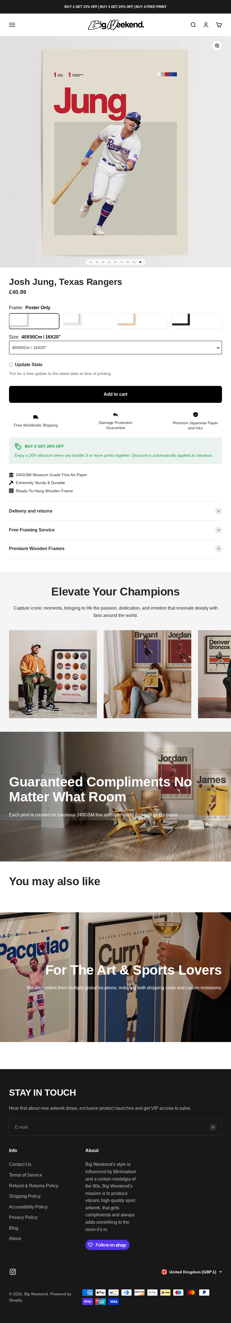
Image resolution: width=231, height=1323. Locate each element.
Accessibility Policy (28, 1207)
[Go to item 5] (115, 262)
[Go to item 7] (128, 262)
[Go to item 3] (103, 262)
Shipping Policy (25, 1196)
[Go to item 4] (109, 262)
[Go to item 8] (134, 262)
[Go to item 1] (91, 262)
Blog (13, 1228)
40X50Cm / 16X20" (29, 347)
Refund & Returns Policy (33, 1185)
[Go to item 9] (140, 262)
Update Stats (29, 364)
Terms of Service (25, 1175)
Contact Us (20, 1164)
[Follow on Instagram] (13, 1272)
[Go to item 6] (122, 262)
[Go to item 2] (97, 262)
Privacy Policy (23, 1217)
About (15, 1238)
